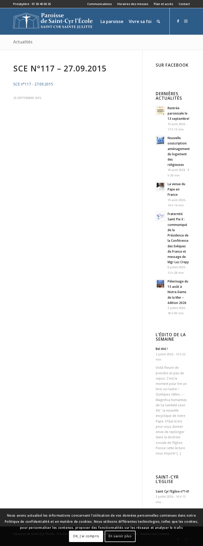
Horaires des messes (132, 4)
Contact (184, 4)
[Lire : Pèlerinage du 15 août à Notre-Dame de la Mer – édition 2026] (160, 284)
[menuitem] (100, 4)
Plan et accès (163, 4)
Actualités (23, 42)
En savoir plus (120, 536)
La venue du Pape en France (176, 189)
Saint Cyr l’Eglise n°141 (173, 491)
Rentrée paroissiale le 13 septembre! (178, 113)
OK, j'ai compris (86, 536)
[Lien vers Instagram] (186, 21)
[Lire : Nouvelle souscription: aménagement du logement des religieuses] (160, 140)
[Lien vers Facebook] (178, 21)
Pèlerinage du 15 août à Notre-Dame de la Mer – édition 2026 (178, 292)
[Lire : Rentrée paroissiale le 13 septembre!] (160, 110)
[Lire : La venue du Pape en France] (160, 186)
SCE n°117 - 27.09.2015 (33, 84)
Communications (99, 4)
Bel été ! (162, 349)
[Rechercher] (158, 21)
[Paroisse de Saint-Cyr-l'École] (53, 21)
